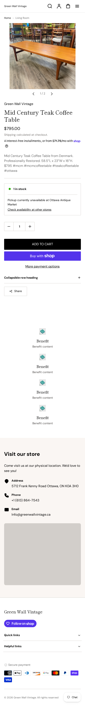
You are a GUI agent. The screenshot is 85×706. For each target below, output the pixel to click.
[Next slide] (51, 93)
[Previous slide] (33, 93)
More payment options (42, 266)
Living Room (22, 18)
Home (7, 18)
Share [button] (18, 291)
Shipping (10, 135)
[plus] (29, 226)
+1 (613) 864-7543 (25, 500)
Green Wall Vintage (23, 612)
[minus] (9, 226)
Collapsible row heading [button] (21, 277)
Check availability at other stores (29, 209)
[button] (42, 635)
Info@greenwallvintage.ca (31, 514)
